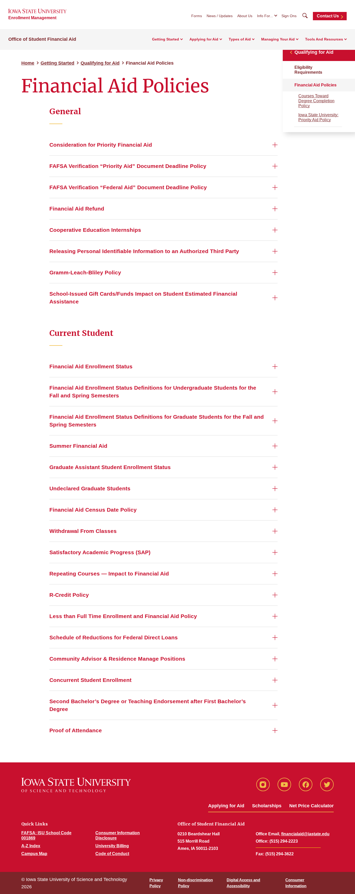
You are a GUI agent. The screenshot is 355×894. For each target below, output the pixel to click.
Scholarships (266, 805)
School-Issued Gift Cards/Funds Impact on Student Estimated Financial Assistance (143, 297)
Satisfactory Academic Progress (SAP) (99, 552)
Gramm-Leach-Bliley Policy (85, 272)
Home (27, 63)
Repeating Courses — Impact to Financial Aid (109, 574)
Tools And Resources (324, 39)
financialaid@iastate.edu (305, 834)
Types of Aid (240, 39)
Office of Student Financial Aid (42, 39)
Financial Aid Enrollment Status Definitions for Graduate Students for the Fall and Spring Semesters (156, 421)
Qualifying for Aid (100, 63)
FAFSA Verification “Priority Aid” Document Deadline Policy (127, 166)
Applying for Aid (203, 39)
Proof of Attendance (75, 730)
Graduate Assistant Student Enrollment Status (110, 467)
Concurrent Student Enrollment (90, 680)
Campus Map (34, 853)
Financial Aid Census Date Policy (93, 510)
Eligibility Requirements (308, 69)
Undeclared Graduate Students (89, 488)
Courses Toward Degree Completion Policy (316, 101)
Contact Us (328, 16)
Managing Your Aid (278, 39)
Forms (196, 16)
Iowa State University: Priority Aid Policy (318, 117)
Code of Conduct (112, 853)
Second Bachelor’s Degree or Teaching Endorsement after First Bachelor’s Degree (147, 705)
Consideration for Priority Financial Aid (100, 145)
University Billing (112, 846)
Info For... (265, 16)
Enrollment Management (32, 18)
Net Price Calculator (311, 805)
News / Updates (220, 16)
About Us (244, 16)
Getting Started (165, 39)
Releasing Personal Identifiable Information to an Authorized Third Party (144, 251)
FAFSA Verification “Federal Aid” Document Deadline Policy (128, 187)
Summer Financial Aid (78, 446)
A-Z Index (30, 846)
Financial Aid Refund (76, 209)
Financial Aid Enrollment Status (91, 366)
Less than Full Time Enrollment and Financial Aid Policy (123, 616)
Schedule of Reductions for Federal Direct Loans (113, 637)
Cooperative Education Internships (95, 230)
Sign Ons (289, 16)
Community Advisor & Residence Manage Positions (117, 659)
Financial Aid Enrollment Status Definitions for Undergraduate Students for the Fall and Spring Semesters (152, 391)
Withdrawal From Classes (83, 531)
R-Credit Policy (69, 595)
